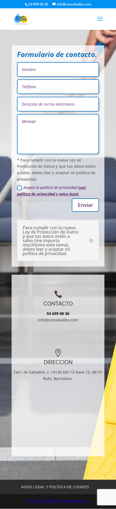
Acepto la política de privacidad (51, 190)
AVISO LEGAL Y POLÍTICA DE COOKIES (55, 486)
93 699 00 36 (58, 313)
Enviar (85, 205)
